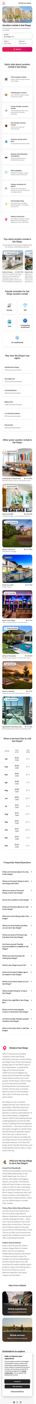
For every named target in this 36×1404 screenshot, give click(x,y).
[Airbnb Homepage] (3, 3)
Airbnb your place (24, 3)
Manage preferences (17, 1391)
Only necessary (17, 1386)
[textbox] (10, 43)
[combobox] (17, 37)
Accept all (17, 1381)
